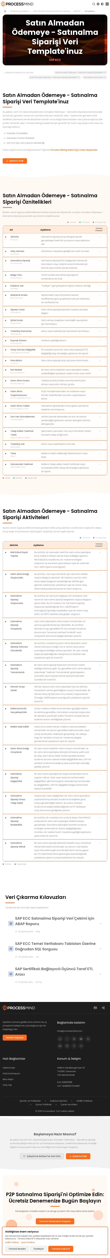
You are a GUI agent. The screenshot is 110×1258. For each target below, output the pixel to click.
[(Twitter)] (88, 1039)
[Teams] (74, 1039)
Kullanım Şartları (58, 1100)
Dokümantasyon (11, 1073)
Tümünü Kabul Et (61, 1248)
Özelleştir (39, 1248)
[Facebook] (74, 1046)
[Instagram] (67, 1046)
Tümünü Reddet (17, 1248)
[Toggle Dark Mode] (102, 4)
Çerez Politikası (44, 1104)
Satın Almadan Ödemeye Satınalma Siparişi (51, 11)
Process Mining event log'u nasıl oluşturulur (74, 149)
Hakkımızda (9, 1067)
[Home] (5, 11)
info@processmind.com (69, 1031)
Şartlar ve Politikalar (30, 1100)
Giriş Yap (7, 1085)
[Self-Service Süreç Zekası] (17, 4)
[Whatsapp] (60, 1039)
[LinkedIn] (60, 1046)
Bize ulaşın (8, 1079)
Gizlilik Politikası (84, 1100)
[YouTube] (81, 1039)
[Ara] (94, 4)
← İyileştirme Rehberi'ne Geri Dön (18, 72)
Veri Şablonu (90, 11)
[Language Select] (98, 4)
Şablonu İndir (80, 1156)
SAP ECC (77, 11)
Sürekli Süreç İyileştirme (19, 11)
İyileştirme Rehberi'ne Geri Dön (44, 1156)
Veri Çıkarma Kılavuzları (95, 77)
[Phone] (67, 1039)
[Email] (81, 1046)
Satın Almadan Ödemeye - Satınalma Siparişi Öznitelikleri (80, 72)
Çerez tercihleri (69, 1104)
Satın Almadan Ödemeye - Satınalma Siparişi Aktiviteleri (55, 77)
